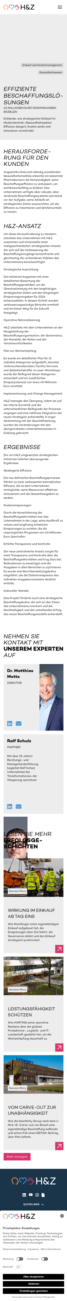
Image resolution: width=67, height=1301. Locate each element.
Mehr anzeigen (17, 1156)
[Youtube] (31, 1194)
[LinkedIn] (24, 1195)
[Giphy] (43, 1195)
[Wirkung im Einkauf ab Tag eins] (33, 877)
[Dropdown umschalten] (42, 1204)
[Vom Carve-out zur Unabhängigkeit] (33, 1074)
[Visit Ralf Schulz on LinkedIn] (10, 807)
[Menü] (59, 7)
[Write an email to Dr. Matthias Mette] (18, 724)
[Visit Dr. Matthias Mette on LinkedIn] (10, 724)
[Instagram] (37, 1195)
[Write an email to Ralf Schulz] (18, 807)
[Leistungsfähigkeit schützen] (33, 976)
